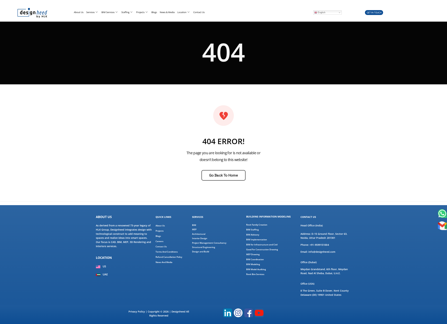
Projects (140, 12)
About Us (78, 12)
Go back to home (223, 175)
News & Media (167, 12)
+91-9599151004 (319, 244)
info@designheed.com (321, 251)
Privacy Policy (137, 311)
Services (90, 12)
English (321, 12)
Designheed (178, 311)
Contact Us (199, 12)
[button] (374, 12)
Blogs (154, 12)
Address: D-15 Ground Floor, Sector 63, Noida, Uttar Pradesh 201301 (324, 236)
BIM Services (108, 12)
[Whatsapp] (442, 213)
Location (181, 12)
